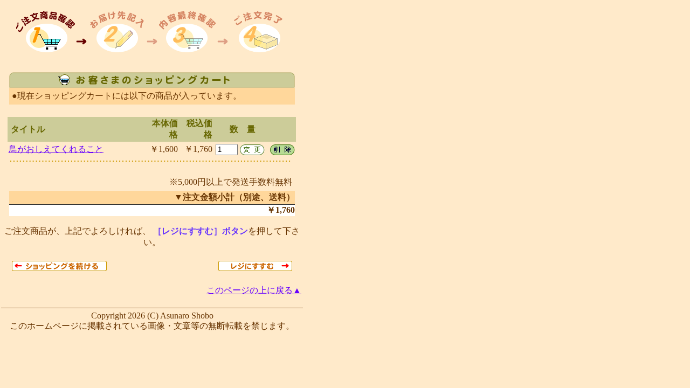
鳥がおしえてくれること (56, 149)
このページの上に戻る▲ (253, 290)
